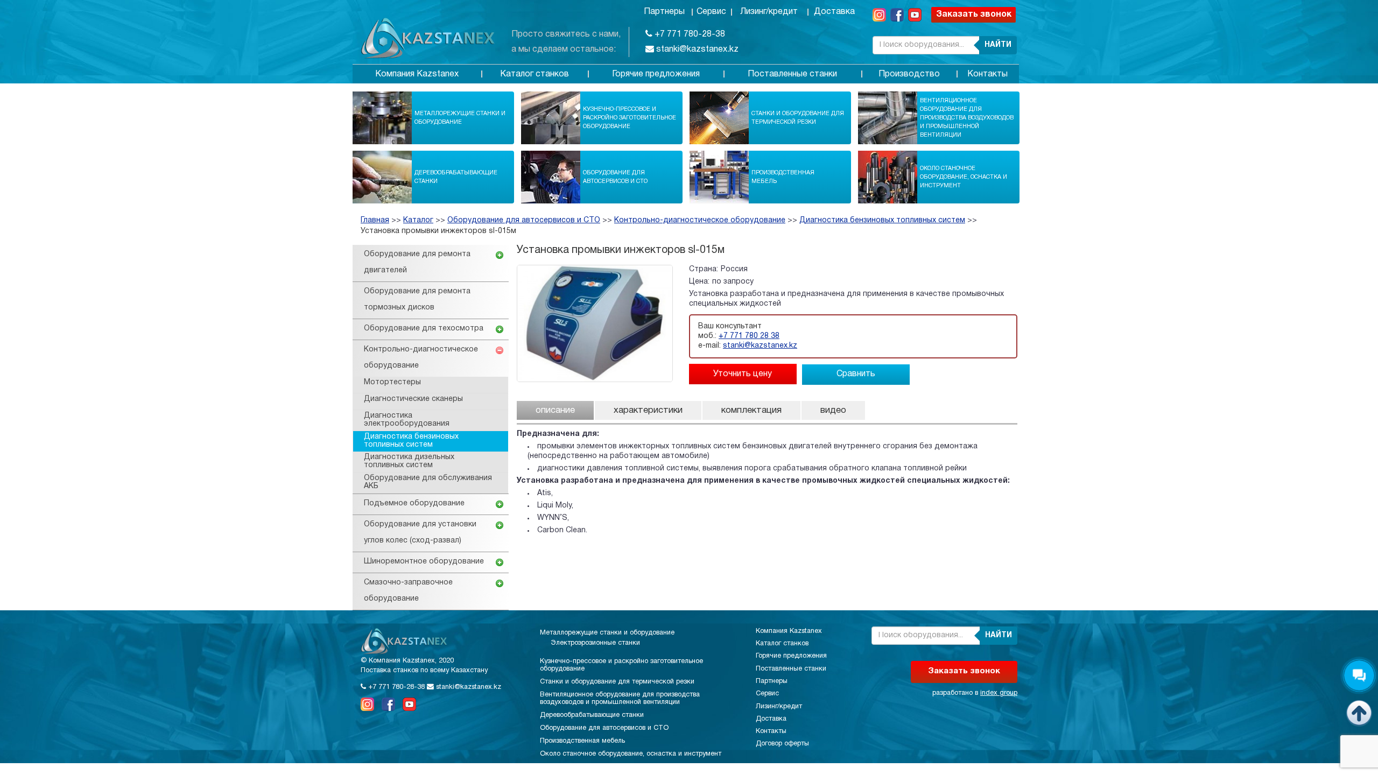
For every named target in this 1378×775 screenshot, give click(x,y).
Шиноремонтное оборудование (424, 561)
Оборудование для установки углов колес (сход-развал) (420, 532)
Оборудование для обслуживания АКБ (428, 482)
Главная (375, 220)
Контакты (987, 74)
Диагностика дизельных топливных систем (409, 461)
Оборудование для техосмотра (423, 328)
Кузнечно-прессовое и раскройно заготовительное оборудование (629, 118)
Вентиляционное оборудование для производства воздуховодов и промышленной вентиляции (967, 118)
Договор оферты (782, 744)
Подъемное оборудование (414, 503)
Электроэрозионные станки (595, 643)
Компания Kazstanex (417, 74)
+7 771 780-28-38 (688, 34)
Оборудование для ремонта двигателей (417, 262)
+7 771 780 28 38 (749, 336)
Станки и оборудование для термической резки (797, 118)
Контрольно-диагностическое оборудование (699, 220)
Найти (998, 44)
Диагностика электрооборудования (406, 419)
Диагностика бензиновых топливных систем (882, 220)
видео (833, 410)
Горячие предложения (656, 74)
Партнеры (664, 12)
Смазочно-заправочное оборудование (408, 590)
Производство (909, 74)
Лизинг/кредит (769, 12)
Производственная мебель (782, 177)
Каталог (418, 220)
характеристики (648, 410)
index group (998, 693)
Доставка (834, 12)
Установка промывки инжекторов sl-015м (438, 231)
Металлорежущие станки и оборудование (459, 118)
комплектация (751, 410)
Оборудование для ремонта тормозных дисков (417, 299)
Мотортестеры (392, 382)
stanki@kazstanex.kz (696, 49)
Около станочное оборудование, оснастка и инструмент (963, 177)
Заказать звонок (973, 14)
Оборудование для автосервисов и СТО (615, 177)
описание (555, 410)
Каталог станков (534, 74)
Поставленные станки (792, 74)
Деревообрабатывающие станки (455, 177)
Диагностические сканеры (413, 399)
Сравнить (855, 374)
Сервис (711, 12)
